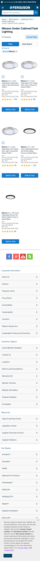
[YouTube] (23, 256)
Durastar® (6, 461)
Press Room (7, 298)
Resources (5, 412)
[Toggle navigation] (2, 7)
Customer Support (9, 341)
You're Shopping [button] (19, 2)
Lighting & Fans (27, 19)
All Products (14, 19)
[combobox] (19, 12)
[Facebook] (9, 256)
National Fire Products (11, 476)
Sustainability (7, 312)
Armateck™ (6, 454)
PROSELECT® (7, 497)
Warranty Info (7, 376)
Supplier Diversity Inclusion (13, 433)
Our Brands (6, 448)
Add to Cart (10, 109)
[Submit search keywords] (36, 12)
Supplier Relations (9, 440)
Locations (6, 362)
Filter (10, 44)
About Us (5, 277)
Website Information (10, 390)
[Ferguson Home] (20, 7)
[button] (38, 520)
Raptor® (5, 504)
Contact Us (6, 355)
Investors (5, 319)
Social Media (7, 305)
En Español (6, 404)
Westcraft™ (6, 518)
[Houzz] (30, 256)
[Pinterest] (16, 256)
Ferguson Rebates (9, 397)
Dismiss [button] (7, 556)
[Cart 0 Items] (37, 7)
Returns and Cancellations (12, 369)
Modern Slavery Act (10, 326)
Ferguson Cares (8, 291)
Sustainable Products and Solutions (16, 333)
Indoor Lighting (8, 21)
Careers (5, 284)
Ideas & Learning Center (11, 419)
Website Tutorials (9, 383)
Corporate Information (10, 270)
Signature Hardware (10, 511)
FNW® (4, 468)
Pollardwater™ (7, 482)
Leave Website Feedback (12, 348)
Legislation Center (9, 426)
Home (4, 19)
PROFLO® (6, 490)
